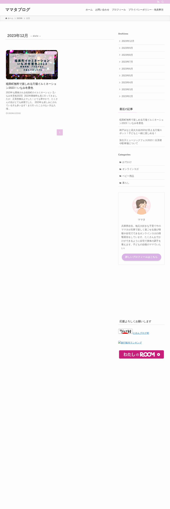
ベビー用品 (128, 176)
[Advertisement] (141, 291)
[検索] (162, 2)
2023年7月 (127, 61)
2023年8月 (127, 55)
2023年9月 (127, 48)
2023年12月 (128, 41)
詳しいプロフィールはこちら (141, 257)
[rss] (158, 2)
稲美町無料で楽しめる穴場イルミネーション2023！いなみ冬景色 (141, 121)
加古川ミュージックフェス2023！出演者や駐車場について (140, 142)
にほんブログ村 (141, 333)
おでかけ (127, 162)
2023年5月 (127, 75)
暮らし (125, 182)
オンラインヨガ (130, 169)
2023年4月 (127, 82)
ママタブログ (17, 10)
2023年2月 (127, 96)
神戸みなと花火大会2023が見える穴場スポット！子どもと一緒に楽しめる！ (140, 132)
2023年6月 (127, 68)
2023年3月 (127, 89)
